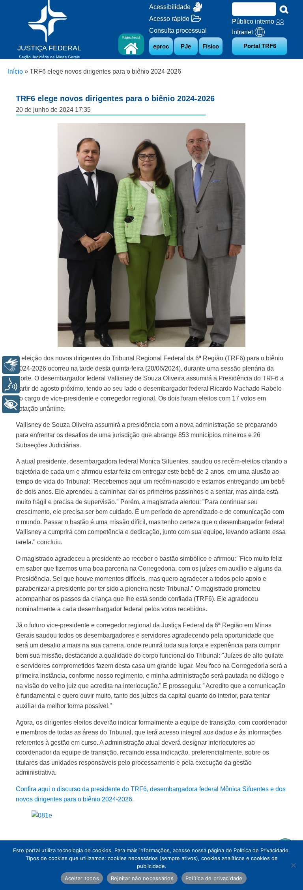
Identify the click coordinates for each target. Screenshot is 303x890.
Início (15, 71)
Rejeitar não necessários (142, 878)
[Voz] (11, 384)
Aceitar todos (82, 878)
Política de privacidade (214, 878)
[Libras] (11, 365)
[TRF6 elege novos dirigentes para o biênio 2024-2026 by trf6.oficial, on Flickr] (42, 815)
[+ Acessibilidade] (11, 404)
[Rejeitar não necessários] (293, 865)
